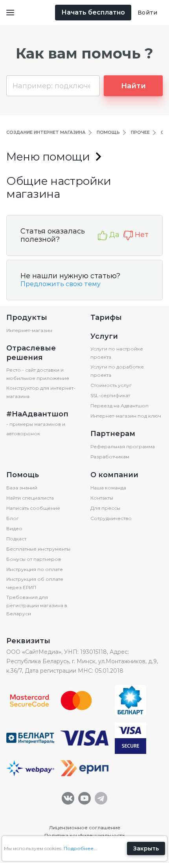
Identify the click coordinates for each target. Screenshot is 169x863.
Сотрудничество (111, 518)
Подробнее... (80, 848)
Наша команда (108, 488)
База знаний (21, 488)
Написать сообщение (33, 508)
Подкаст (16, 539)
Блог (12, 518)
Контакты (101, 498)
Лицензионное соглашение (84, 827)
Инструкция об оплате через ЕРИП (34, 583)
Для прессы (105, 508)
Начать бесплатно (93, 12)
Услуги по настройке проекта (116, 353)
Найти (133, 86)
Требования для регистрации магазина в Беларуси (36, 605)
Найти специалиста (30, 498)
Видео (14, 528)
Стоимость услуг (111, 385)
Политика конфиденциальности (84, 835)
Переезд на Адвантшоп (119, 406)
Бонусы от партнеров (33, 559)
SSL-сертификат (110, 395)
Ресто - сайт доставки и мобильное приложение (37, 374)
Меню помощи (48, 156)
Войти (147, 12)
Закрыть (146, 848)
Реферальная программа (122, 446)
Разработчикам (109, 457)
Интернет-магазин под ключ (125, 416)
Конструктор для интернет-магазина (40, 392)
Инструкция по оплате (34, 569)
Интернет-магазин (29, 330)
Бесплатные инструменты (38, 549)
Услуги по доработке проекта (117, 371)
